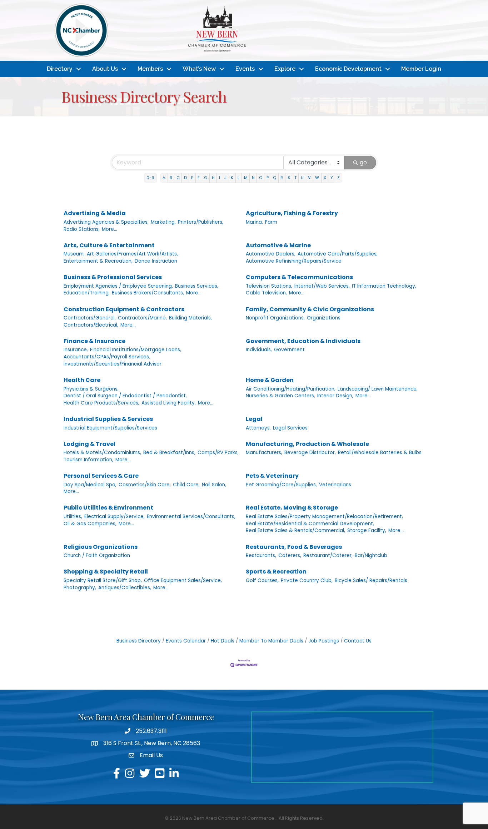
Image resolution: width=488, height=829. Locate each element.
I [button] (219, 177)
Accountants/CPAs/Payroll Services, (107, 356)
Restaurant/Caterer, (328, 555)
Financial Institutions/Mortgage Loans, (135, 349)
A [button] (164, 177)
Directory (60, 68)
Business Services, (196, 286)
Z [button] (338, 177)
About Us (105, 68)
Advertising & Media (95, 213)
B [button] (171, 177)
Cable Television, (266, 292)
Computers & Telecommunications (299, 277)
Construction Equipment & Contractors (124, 309)
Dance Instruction (156, 261)
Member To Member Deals (271, 640)
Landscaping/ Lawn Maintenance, (378, 389)
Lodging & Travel (89, 444)
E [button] (192, 177)
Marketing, (163, 222)
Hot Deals (222, 640)
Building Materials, (190, 317)
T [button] (295, 177)
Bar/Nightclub (371, 555)
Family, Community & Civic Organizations (310, 309)
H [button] (213, 177)
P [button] (268, 177)
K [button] (232, 177)
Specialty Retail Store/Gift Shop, (103, 580)
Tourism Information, (88, 459)
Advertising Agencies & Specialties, (106, 222)
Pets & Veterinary (272, 476)
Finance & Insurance (94, 341)
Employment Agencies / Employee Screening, (118, 286)
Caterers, (289, 555)
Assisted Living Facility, (168, 402)
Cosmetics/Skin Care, (145, 484)
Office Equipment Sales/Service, (183, 580)
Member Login (421, 68)
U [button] (302, 177)
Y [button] (331, 177)
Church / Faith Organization (97, 555)
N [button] (253, 177)
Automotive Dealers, (270, 253)
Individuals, (259, 349)
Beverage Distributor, (310, 452)
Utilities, (73, 516)
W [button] (317, 177)
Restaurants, (261, 555)
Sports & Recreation (276, 571)
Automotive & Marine (278, 245)
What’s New (199, 68)
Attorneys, (258, 428)
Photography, (80, 587)
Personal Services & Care (101, 476)
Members (150, 68)
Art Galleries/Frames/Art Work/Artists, (132, 253)
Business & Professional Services (113, 277)
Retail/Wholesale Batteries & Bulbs (380, 452)
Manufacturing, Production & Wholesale (307, 444)
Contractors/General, (90, 317)
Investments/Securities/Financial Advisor (112, 364)
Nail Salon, (214, 484)
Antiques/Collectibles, (124, 587)
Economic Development (348, 68)
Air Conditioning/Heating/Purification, (290, 389)
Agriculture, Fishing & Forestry (292, 213)
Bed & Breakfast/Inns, (169, 452)
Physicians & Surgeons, (91, 389)
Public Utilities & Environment (108, 507)
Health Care (82, 380)
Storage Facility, (366, 530)
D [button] (185, 177)
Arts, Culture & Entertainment (109, 245)
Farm (271, 222)
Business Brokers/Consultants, (148, 292)
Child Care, (186, 484)
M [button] (246, 177)
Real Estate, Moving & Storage (292, 507)
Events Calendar (186, 640)
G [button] (205, 177)
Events (245, 68)
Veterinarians (335, 484)
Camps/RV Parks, (218, 452)
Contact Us (358, 640)
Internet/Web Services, (322, 286)
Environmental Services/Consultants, (191, 516)
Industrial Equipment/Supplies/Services (110, 428)
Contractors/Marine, (142, 317)
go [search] (363, 162)
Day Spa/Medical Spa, (90, 484)
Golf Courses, (262, 580)
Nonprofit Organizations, (275, 317)
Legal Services (290, 428)
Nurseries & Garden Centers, (280, 395)
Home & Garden (270, 380)
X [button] (325, 177)
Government (289, 349)
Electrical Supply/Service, (114, 516)
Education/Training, (87, 292)
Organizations (323, 317)
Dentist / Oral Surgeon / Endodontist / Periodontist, (125, 395)
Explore (284, 68)
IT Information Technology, (384, 286)
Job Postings (323, 640)
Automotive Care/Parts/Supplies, (338, 253)
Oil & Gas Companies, (90, 523)
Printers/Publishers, (200, 222)
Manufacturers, (264, 452)
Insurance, (76, 349)
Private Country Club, (307, 580)
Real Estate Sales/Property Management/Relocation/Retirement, (324, 516)
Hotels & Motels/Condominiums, (102, 452)
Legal (254, 419)
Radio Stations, (82, 229)
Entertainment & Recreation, (98, 261)
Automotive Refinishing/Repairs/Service (294, 261)
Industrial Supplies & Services (108, 419)
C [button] (178, 177)
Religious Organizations (101, 547)
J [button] (225, 177)
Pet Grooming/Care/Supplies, (281, 484)
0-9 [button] (150, 177)
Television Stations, (269, 286)
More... (109, 229)
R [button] (281, 177)
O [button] (260, 177)
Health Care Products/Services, (101, 402)
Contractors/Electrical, (91, 325)
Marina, (254, 222)
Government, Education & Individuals (303, 341)
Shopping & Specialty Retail (106, 571)
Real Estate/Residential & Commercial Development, (310, 523)
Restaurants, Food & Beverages (294, 547)
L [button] (238, 177)
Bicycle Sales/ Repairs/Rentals (371, 580)
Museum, (74, 253)
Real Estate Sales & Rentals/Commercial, (295, 530)
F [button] (199, 177)
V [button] (309, 177)
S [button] (289, 177)
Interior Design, (335, 395)
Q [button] (274, 177)
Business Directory (138, 640)
